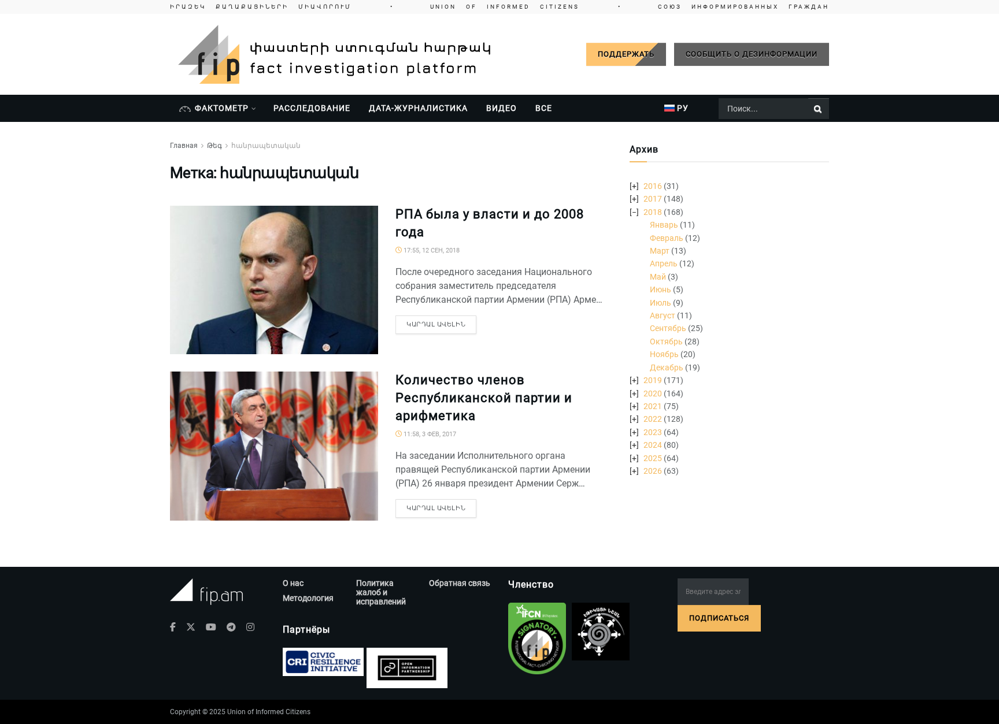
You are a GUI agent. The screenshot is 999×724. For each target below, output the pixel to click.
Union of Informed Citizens (268, 712)
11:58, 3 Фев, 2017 (429, 434)
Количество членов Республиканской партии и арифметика (483, 398)
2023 (652, 432)
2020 (652, 393)
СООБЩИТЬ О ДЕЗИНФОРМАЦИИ (751, 54)
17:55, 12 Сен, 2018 (431, 250)
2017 (652, 198)
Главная (184, 146)
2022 (652, 419)
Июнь (660, 289)
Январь (664, 224)
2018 (652, 212)
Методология (308, 598)
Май (658, 276)
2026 (652, 471)
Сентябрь (668, 328)
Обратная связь (459, 583)
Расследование (311, 108)
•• (499, 6)
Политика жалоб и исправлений (381, 592)
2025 (652, 458)
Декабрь (666, 367)
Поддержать (626, 54)
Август (662, 315)
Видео (501, 108)
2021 (652, 406)
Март (659, 250)
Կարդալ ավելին (435, 324)
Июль (660, 302)
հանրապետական (266, 146)
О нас (293, 583)
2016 (652, 186)
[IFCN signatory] (537, 638)
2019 (652, 380)
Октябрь (666, 341)
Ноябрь (664, 354)
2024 (652, 445)
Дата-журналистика (418, 108)
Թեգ (214, 146)
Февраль (666, 238)
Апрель (664, 263)
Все (543, 108)
